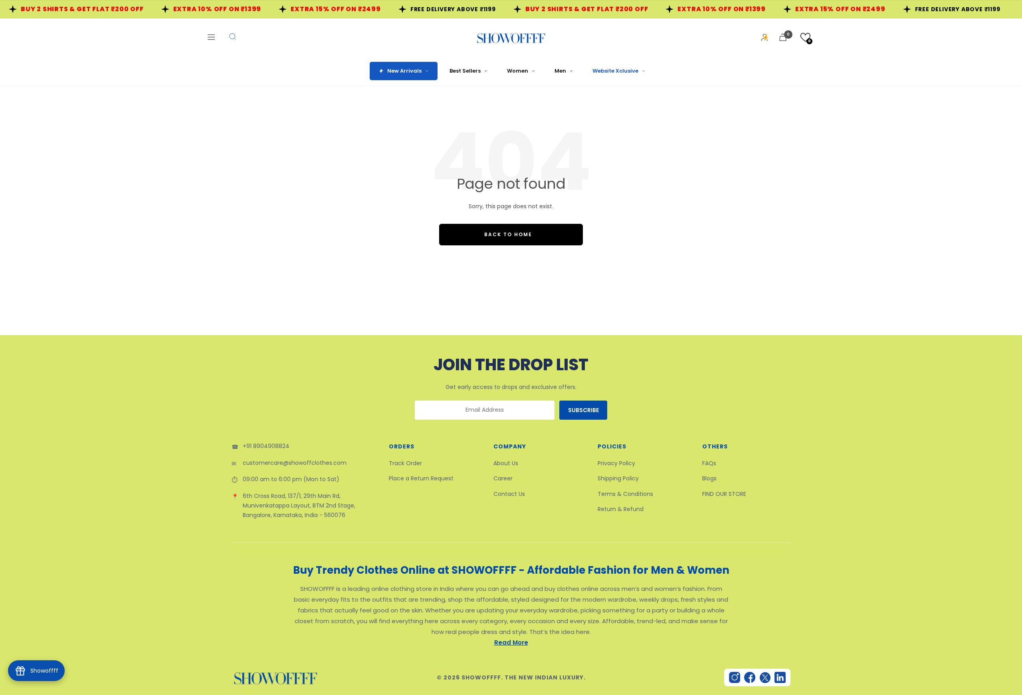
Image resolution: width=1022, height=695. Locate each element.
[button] (805, 37)
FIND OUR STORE (724, 494)
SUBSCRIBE (583, 410)
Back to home (508, 234)
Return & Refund (621, 509)
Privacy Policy (616, 463)
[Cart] (783, 37)
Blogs (709, 478)
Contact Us (509, 494)
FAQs (709, 463)
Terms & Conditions (625, 494)
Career (503, 478)
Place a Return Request (421, 478)
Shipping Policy (618, 478)
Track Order (405, 463)
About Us (505, 463)
